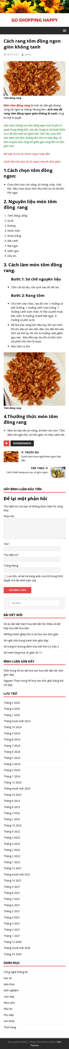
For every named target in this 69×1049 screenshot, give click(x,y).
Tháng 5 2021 (12, 911)
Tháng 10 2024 (13, 727)
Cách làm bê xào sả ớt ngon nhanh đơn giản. (32, 161)
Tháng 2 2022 (12, 856)
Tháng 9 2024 (12, 733)
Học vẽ (8, 978)
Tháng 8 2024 (12, 739)
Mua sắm (9, 1002)
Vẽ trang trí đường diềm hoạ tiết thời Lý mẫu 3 (31, 646)
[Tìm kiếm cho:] (34, 603)
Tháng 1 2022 (12, 862)
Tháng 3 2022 (12, 850)
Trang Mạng (11, 565)
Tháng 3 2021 (12, 923)
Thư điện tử (11, 555)
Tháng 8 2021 (12, 893)
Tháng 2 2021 (12, 929)
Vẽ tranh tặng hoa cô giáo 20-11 (23, 652)
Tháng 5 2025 (12, 702)
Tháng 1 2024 (12, 776)
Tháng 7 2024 (12, 745)
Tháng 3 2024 (12, 770)
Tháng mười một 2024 (17, 721)
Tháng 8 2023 (12, 807)
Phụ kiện (9, 1015)
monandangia (22, 443)
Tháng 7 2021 (12, 899)
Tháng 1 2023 (12, 819)
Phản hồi (9, 516)
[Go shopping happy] (34, 11)
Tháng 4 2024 (12, 764)
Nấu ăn (8, 1008)
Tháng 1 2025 (12, 715)
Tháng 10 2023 (13, 794)
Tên (6, 544)
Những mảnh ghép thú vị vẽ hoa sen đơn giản (31, 634)
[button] (64, 30)
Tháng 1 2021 (12, 936)
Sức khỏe (9, 1021)
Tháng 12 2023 (13, 782)
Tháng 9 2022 (12, 831)
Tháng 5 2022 (12, 837)
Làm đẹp (9, 996)
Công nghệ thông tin (16, 972)
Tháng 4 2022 (12, 843)
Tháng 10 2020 (13, 954)
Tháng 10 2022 (13, 825)
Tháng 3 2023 (12, 813)
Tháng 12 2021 (13, 868)
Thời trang (10, 1027)
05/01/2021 (13, 54)
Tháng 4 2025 (12, 708)
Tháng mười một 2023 (17, 788)
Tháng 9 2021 (12, 886)
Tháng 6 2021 (12, 905)
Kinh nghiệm (11, 990)
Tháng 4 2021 (12, 917)
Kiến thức (9, 984)
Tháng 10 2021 (13, 880)
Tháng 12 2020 (13, 942)
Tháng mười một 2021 (17, 874)
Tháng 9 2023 (12, 801)
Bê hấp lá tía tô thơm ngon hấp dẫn (27, 154)
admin (27, 54)
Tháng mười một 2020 (17, 948)
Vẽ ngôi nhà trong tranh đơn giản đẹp (26, 640)
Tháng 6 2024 (12, 751)
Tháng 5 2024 (12, 758)
